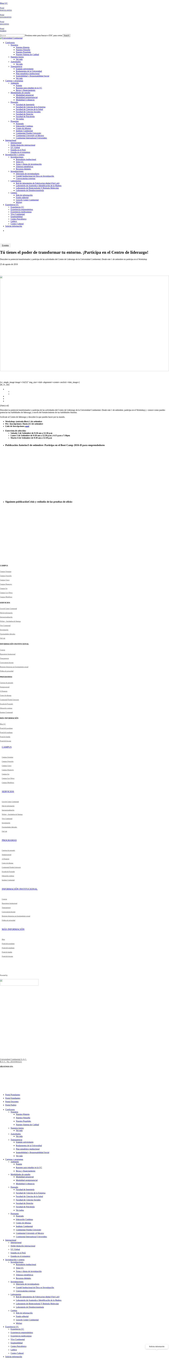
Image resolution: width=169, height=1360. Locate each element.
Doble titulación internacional (23, 1246)
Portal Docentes (11, 1101)
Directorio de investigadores (27, 1284)
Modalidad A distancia (25, 1184)
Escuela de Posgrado (6, 704)
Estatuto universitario (24, 1142)
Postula (19, 1164)
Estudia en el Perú (18, 1253)
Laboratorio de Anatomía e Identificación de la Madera (38, 1300)
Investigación (4, 630)
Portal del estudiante (6, 732)
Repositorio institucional (26, 1264)
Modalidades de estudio (20, 1174)
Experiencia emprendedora (22, 1332)
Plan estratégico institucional (27, 1149)
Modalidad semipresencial (26, 1180)
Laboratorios (16, 1294)
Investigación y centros (14, 1260)
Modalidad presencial (25, 1177)
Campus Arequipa (5, 571)
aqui (27, 426)
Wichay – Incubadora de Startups (10, 621)
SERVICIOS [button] (8, 791)
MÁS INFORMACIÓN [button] (13, 929)
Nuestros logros (17, 1128)
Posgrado (20, 1216)
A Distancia (3, 691)
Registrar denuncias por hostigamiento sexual (14, 667)
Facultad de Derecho (24, 1203)
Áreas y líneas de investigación (29, 1271)
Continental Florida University (9, 700)
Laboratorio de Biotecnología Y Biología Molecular (37, 1304)
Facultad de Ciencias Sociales (28, 1200)
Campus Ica (3, 588)
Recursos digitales (23, 1278)
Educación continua (6, 708)
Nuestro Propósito (23, 1121)
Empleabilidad (17, 1343)
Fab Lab (2, 638)
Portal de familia (5, 737)
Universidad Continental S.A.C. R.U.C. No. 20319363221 (13, 1060)
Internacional (10, 1240)
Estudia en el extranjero (20, 1256)
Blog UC (4, 3)
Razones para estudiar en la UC (29, 1167)
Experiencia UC (12, 1327)
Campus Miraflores (6, 597)
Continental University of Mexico (30, 1233)
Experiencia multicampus (21, 1336)
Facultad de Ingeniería (25, 1189)
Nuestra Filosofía (23, 1118)
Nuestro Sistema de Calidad (27, 1124)
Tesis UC (20, 1268)
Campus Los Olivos (6, 593)
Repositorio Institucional (7, 654)
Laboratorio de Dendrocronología (30, 1307)
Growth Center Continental (8, 609)
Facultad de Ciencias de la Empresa (30, 1193)
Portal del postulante (6, 728)
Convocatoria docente (6, 663)
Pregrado (14, 1187)
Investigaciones (17, 1262)
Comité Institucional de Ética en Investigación (35, 1287)
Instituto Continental (6, 712)
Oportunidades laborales (7, 634)
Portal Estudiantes (12, 1098)
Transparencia (4, 658)
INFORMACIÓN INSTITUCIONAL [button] (19, 889)
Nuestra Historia (22, 1114)
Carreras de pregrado (6, 683)
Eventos (5, 245)
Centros (14, 1310)
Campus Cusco (5, 580)
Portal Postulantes (12, 1095)
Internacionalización (6, 617)
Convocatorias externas (25, 1291)
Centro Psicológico (18, 1346)
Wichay (19, 1323)
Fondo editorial (22, 1316)
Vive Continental (5, 626)
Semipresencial (4, 687)
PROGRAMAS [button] (9, 840)
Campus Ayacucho (6, 576)
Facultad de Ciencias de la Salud (29, 1196)
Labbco (14, 1350)
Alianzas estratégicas (24, 1275)
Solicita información (13, 1356)
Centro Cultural (17, 1353)
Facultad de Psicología (25, 1207)
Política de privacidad (6, 671)
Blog (3, 939)
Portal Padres (10, 1105)
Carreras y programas (14, 1159)
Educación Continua (24, 1219)
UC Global (15, 1249)
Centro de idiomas (5, 695)
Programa (15, 1213)
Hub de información (6, 613)
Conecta (2, 650)
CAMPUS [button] (7, 747)
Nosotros (14, 1112)
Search (66, 36)
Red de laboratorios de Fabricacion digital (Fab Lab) (37, 1297)
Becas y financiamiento (25, 1171)
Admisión (15, 1162)
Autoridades (16, 1134)
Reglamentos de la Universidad (29, 1145)
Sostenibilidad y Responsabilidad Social (32, 1152)
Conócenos (10, 1109)
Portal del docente (5, 741)
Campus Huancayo (6, 584)
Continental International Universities (31, 1237)
